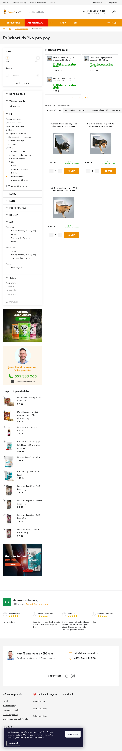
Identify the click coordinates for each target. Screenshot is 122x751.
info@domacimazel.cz (86, 653)
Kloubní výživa (16, 268)
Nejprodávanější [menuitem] (100, 110)
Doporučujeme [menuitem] (54, 110)
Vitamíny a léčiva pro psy (17, 186)
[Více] (112, 22)
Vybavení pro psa (14, 148)
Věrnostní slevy (8, 727)
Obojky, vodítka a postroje (21, 155)
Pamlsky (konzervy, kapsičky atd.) (23, 231)
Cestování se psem (18, 158)
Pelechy (14, 173)
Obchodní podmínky (10, 715)
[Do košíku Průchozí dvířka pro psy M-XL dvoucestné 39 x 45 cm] (71, 171)
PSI (10, 114)
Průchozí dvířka (17, 176)
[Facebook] (67, 676)
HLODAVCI (12, 283)
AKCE (12, 222)
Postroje (14, 166)
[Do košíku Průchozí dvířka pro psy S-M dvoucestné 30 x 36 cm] (108, 171)
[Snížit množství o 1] (51, 171)
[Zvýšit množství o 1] (60, 171)
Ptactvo (11, 287)
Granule (14, 234)
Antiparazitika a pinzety (17, 133)
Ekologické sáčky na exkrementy (20, 137)
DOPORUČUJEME (17, 94)
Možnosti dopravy (19, 2)
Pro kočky (12, 247)
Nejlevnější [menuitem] (70, 110)
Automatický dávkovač (19, 180)
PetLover (13, 301)
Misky (13, 162)
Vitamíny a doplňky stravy (20, 238)
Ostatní (14, 241)
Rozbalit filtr (21, 83)
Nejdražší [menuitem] (83, 110)
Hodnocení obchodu (38, 2)
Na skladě (24, 75)
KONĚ (12, 201)
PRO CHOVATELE (17, 208)
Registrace (113, 2)
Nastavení (13, 743)
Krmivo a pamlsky (14, 123)
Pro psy (11, 227)
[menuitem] (14, 22)
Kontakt (6, 2)
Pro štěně (12, 144)
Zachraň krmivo (14, 106)
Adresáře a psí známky (19, 169)
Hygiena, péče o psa (16, 126)
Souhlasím (73, 734)
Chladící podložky (18, 151)
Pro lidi (11, 264)
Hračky (11, 130)
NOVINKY (14, 215)
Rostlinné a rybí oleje (16, 140)
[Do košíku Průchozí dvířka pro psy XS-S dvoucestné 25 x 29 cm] (71, 235)
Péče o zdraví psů (15, 119)
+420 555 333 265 (95, 11)
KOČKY (12, 194)
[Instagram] (73, 676)
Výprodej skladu (17, 101)
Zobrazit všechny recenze (37, 604)
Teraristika (12, 290)
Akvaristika (12, 294)
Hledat (75, 12)
